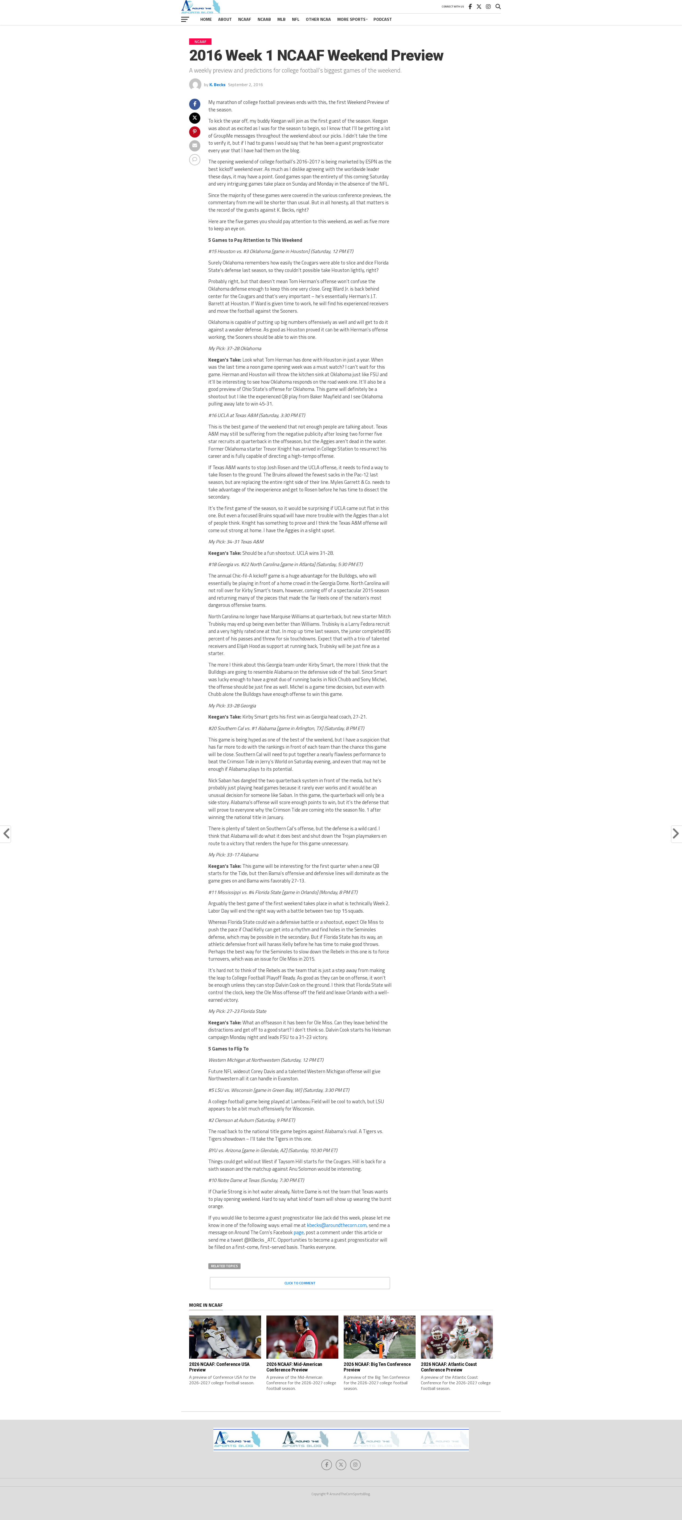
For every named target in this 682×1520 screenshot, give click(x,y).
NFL (295, 19)
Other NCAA (318, 19)
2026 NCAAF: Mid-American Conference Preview (294, 1367)
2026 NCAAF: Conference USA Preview (219, 1367)
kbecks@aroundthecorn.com (337, 1225)
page (299, 1232)
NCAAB (264, 19)
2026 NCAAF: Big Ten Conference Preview (377, 1367)
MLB (281, 19)
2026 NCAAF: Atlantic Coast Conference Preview (449, 1367)
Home (206, 19)
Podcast (383, 19)
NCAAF (244, 19)
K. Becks (217, 84)
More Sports (351, 19)
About (225, 19)
